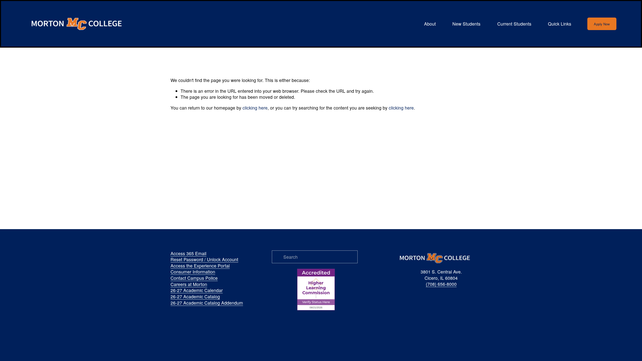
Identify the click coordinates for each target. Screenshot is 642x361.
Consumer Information (193, 272)
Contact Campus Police (194, 278)
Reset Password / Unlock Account (204, 259)
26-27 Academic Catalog (195, 297)
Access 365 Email (188, 253)
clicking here (255, 108)
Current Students (514, 24)
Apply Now (602, 24)
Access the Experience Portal (200, 266)
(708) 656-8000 (441, 284)
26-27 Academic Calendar (197, 290)
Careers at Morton (189, 284)
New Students (466, 24)
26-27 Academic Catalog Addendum (207, 303)
